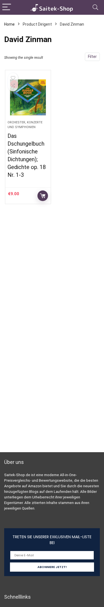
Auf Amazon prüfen (42, 195)
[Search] (95, 7)
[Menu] (6, 7)
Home (9, 24)
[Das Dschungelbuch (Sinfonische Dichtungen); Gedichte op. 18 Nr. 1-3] (28, 97)
